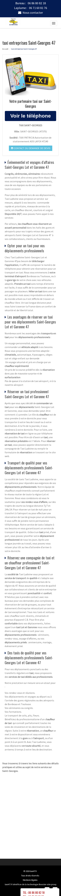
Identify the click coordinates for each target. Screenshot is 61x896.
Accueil (5, 49)
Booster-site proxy (47, 884)
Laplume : (30, 7)
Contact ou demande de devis (31, 148)
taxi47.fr (33, 871)
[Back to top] (52, 887)
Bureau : (30, 3)
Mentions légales (30, 880)
